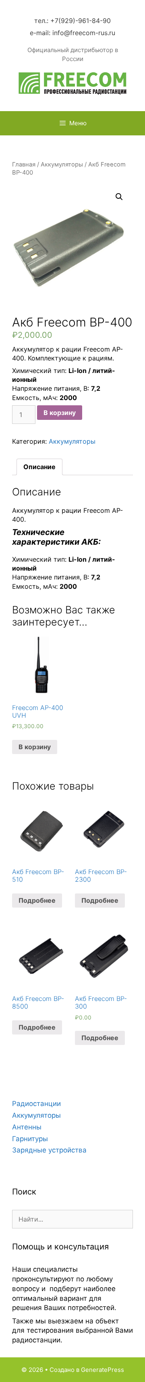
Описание (39, 467)
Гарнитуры (30, 1139)
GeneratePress (102, 1370)
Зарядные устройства (49, 1150)
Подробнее (37, 900)
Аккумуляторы (62, 164)
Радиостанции (36, 1104)
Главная (23, 164)
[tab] (39, 467)
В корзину (60, 413)
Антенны (26, 1127)
